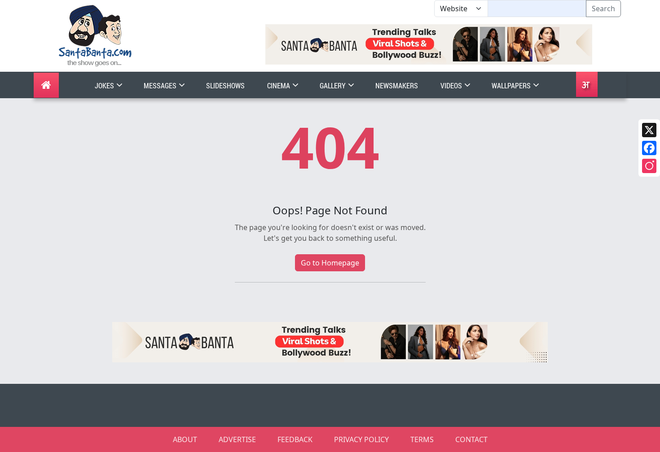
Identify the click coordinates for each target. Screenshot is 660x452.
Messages (161, 85)
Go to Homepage (330, 263)
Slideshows (225, 85)
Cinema (279, 85)
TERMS (422, 439)
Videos (451, 85)
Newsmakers (396, 85)
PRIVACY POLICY (361, 439)
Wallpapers (512, 85)
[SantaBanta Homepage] (95, 35)
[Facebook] (649, 148)
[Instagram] (649, 166)
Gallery (333, 85)
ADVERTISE (237, 439)
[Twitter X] (649, 130)
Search (603, 8)
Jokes (105, 85)
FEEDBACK (294, 439)
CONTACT (471, 439)
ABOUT (185, 439)
